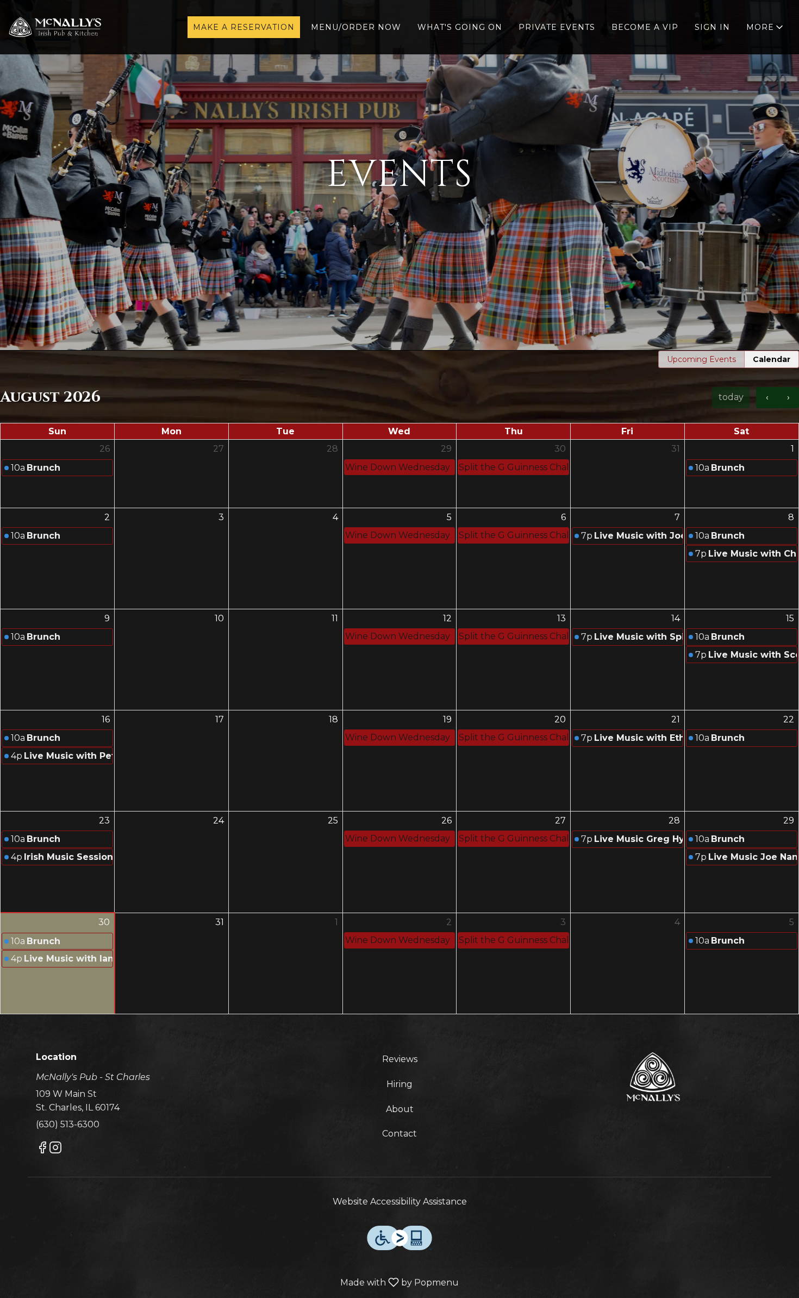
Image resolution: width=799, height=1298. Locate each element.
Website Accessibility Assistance (400, 1201)
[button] (765, 27)
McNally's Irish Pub (653, 1076)
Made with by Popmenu (233, 1283)
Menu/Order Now (356, 27)
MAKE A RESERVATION (244, 27)
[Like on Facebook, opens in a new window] (42, 1149)
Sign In (712, 27)
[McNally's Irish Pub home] (58, 27)
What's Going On (459, 27)
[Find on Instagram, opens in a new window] (55, 1149)
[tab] (701, 359)
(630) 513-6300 (67, 1124)
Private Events (557, 27)
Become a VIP (644, 27)
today (731, 397)
